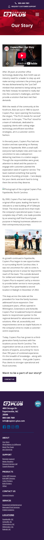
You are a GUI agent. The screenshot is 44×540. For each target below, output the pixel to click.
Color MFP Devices (9, 476)
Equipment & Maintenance (12, 505)
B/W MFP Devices (8, 478)
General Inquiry (8, 495)
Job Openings (7, 449)
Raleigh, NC (6, 529)
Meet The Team (8, 447)
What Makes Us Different (11, 444)
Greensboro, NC (8, 524)
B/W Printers (7, 483)
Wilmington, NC (7, 527)
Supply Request (8, 466)
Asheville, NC (7, 522)
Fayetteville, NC (7, 519)
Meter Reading (7, 461)
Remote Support (8, 459)
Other (4, 486)
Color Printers (7, 481)
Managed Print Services (11, 507)
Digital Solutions (8, 510)
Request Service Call (9, 464)
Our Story (5, 442)
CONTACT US (9, 379)
